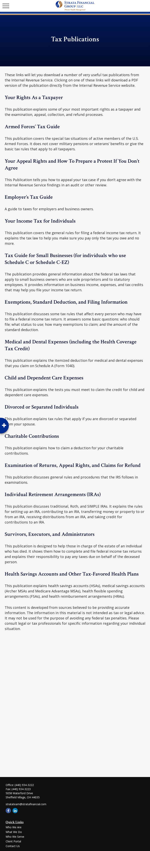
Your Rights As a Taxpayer (34, 97)
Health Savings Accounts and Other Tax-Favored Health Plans (72, 573)
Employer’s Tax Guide (29, 197)
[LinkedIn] (15, 810)
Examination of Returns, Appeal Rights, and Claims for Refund (73, 465)
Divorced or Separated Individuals (42, 406)
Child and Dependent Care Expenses (44, 377)
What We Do (14, 832)
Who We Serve (15, 836)
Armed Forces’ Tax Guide (32, 126)
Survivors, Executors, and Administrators (50, 534)
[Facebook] (8, 810)
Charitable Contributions (32, 436)
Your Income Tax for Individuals (40, 220)
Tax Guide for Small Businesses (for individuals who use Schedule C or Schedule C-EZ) (65, 259)
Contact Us (13, 846)
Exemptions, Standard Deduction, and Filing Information (66, 302)
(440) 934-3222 (24, 785)
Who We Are (13, 827)
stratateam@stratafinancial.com (26, 804)
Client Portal (13, 841)
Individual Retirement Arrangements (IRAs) (53, 494)
